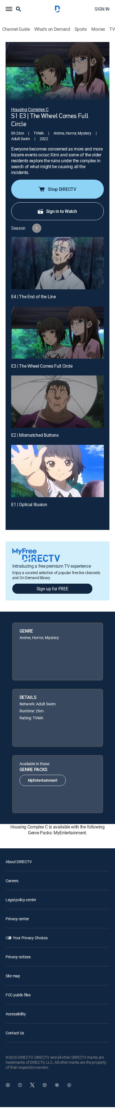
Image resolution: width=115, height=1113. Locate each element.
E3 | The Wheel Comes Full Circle (42, 366)
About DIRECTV (19, 861)
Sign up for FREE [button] (52, 589)
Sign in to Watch (61, 211)
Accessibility (16, 1013)
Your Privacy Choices (30, 937)
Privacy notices (18, 956)
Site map (13, 975)
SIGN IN (102, 9)
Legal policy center (21, 899)
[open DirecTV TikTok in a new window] (69, 1085)
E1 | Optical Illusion (29, 504)
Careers (12, 880)
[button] (9, 9)
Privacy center (17, 918)
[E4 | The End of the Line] (57, 263)
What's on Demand (52, 29)
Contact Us (15, 1032)
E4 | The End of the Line (33, 296)
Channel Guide (16, 29)
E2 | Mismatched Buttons (35, 435)
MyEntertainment (43, 780)
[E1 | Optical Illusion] (57, 471)
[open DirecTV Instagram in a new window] (44, 1085)
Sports (81, 29)
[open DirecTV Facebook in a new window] (20, 1085)
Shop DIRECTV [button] (62, 189)
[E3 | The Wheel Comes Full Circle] (57, 332)
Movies (98, 29)
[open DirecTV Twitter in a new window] (32, 1085)
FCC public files (18, 994)
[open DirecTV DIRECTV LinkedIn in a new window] (8, 1085)
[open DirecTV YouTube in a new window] (57, 1085)
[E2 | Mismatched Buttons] (57, 401)
